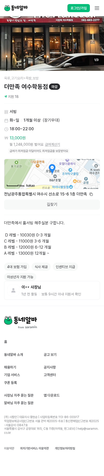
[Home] (16, 8)
